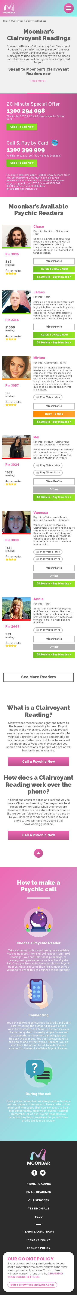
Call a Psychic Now (38, 762)
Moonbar (10, 8)
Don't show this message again (32, 1284)
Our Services (38, 1200)
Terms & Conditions (38, 1232)
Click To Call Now (22, 127)
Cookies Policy (38, 1248)
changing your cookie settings (35, 1275)
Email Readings (38, 1192)
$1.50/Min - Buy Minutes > (54, 277)
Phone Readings (39, 1184)
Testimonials (38, 1209)
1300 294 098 (25, 110)
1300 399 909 (25, 149)
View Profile (54, 261)
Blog (39, 1217)
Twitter (43, 1172)
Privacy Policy (38, 1240)
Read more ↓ (38, 81)
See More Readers (38, 677)
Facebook (34, 1172)
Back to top (38, 853)
